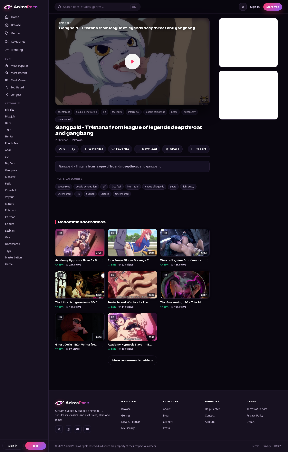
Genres (16, 33)
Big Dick (10, 163)
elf (104, 112)
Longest (16, 94)
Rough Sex (11, 143)
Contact (210, 415)
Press (166, 428)
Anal (8, 150)
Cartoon (10, 217)
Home (15, 17)
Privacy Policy (255, 415)
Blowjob (10, 116)
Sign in (12, 445)
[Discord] (78, 429)
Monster (10, 177)
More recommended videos (132, 360)
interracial (133, 112)
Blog (165, 415)
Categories (18, 41)
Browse (16, 25)
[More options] (102, 261)
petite (174, 112)
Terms (255, 446)
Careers (168, 422)
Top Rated (17, 87)
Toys (8, 251)
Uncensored (12, 244)
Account (210, 422)
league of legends (155, 112)
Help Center (212, 409)
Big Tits (9, 109)
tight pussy (190, 112)
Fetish (8, 183)
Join (35, 445)
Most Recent (19, 73)
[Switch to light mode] (243, 7)
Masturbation (13, 257)
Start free (272, 7)
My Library (128, 428)
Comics (9, 224)
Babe (8, 123)
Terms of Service (257, 409)
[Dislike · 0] (73, 149)
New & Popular (130, 422)
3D (7, 156)
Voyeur (9, 197)
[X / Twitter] (59, 429)
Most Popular (19, 65)
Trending (17, 50)
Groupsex (11, 170)
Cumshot (10, 190)
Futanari (10, 210)
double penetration (86, 112)
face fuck (117, 112)
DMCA (250, 422)
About (166, 409)
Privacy (267, 446)
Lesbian (9, 230)
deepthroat (64, 112)
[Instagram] (68, 429)
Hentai (9, 136)
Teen (8, 130)
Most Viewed (19, 80)
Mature (9, 204)
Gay (7, 237)
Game (9, 264)
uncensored (64, 119)
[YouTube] (87, 429)
